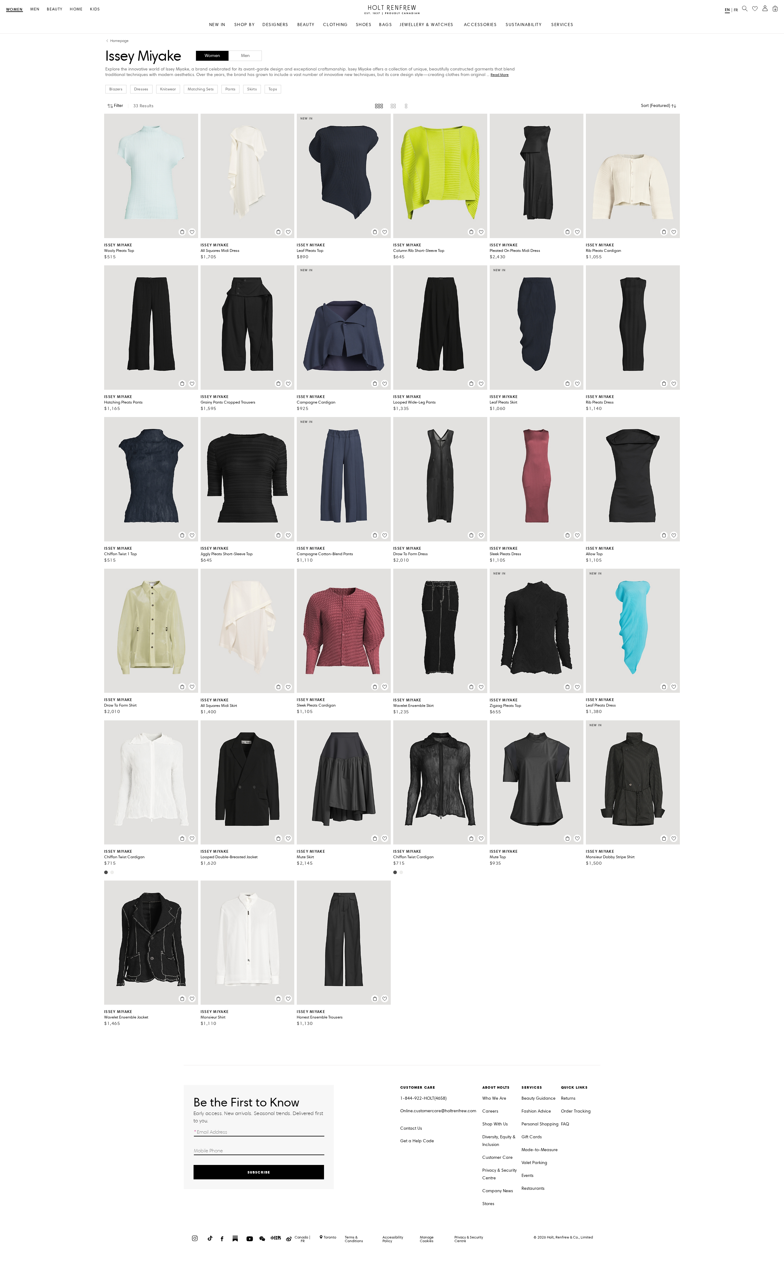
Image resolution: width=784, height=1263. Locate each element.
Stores (488, 1203)
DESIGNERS (275, 25)
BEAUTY (306, 25)
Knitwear (168, 89)
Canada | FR (303, 1239)
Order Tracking (576, 1111)
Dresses (141, 89)
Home (76, 9)
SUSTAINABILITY (523, 25)
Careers (490, 1111)
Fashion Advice (536, 1111)
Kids (95, 9)
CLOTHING (335, 25)
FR (736, 10)
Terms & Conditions (354, 1239)
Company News (497, 1190)
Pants (230, 89)
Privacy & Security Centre (499, 1174)
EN (727, 9)
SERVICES (562, 25)
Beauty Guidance (539, 1098)
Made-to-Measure (540, 1149)
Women (14, 9)
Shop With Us (495, 1124)
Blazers (116, 89)
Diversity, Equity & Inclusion (498, 1140)
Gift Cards (532, 1137)
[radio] (379, 106)
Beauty (54, 9)
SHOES (364, 25)
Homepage (119, 41)
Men (35, 9)
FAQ (565, 1124)
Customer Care (497, 1157)
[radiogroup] (392, 106)
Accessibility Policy (393, 1239)
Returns (568, 1098)
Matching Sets (201, 89)
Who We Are (494, 1098)
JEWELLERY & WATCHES (427, 25)
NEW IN (217, 25)
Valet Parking (534, 1162)
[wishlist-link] (755, 9)
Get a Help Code (417, 1141)
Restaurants (533, 1188)
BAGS (385, 25)
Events (527, 1175)
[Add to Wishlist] (192, 232)
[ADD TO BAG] (182, 232)
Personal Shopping (540, 1124)
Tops (273, 89)
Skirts (252, 89)
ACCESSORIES (480, 25)
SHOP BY (244, 25)
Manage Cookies (427, 1239)
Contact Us (411, 1128)
